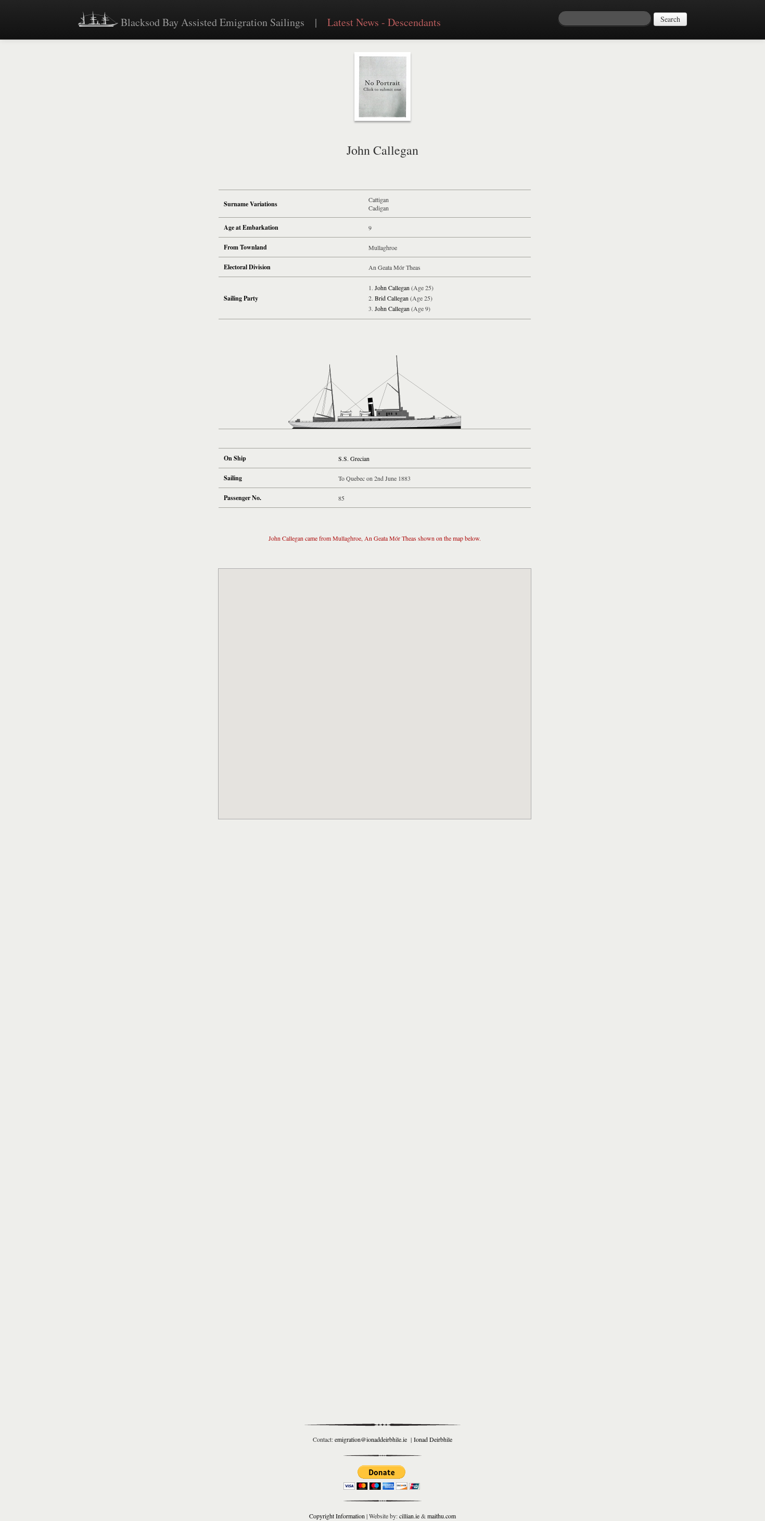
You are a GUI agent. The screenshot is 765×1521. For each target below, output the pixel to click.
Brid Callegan (392, 298)
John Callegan (392, 287)
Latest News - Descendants (384, 22)
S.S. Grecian (353, 458)
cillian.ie (409, 1516)
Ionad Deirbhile (433, 1439)
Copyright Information (337, 1516)
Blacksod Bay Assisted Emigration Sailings (211, 22)
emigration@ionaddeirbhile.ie (371, 1439)
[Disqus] (375, 981)
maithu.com (441, 1516)
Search (670, 19)
